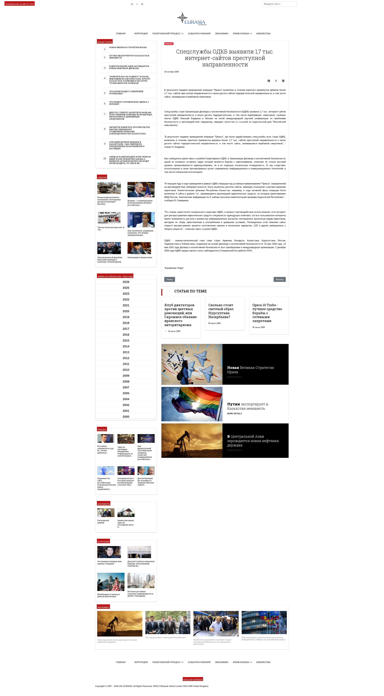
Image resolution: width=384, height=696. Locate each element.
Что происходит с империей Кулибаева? (126, 92)
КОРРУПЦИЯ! (141, 33)
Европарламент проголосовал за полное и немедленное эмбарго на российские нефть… (264, 638)
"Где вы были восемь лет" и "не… (110, 228)
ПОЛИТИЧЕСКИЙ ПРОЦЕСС (166, 33)
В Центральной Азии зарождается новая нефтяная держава (129, 67)
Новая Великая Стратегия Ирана (128, 47)
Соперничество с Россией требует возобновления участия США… (125, 481)
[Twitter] (137, 4)
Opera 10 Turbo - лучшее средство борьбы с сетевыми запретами (267, 313)
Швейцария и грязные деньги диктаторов (108, 595)
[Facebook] (132, 4)
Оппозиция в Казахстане (140, 257)
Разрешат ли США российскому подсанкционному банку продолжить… (106, 483)
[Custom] (142, 4)
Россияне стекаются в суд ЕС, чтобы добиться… (105, 449)
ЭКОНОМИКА (221, 33)
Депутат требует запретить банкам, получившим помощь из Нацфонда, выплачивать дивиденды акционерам (130, 115)
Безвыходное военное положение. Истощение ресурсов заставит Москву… (109, 200)
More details (234, 377)
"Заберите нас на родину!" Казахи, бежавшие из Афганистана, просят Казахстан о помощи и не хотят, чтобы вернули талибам (129, 79)
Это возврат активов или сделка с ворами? (129, 103)
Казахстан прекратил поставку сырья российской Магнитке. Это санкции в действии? (212, 641)
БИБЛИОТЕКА (263, 33)
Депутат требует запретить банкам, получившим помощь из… (141, 563)
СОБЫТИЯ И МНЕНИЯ (199, 33)
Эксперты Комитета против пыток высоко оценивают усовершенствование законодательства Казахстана (129, 130)
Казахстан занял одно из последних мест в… (125, 523)
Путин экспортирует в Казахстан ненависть (129, 56)
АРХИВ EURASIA (241, 33)
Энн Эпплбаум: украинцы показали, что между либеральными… (141, 232)
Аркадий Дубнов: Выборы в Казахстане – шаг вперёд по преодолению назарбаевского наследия (126, 145)
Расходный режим (103, 521)
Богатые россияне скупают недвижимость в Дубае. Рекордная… (140, 593)
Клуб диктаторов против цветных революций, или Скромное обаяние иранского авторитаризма (180, 315)
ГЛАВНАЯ (120, 33)
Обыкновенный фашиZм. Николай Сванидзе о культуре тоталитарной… (110, 259)
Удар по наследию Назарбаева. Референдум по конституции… (125, 451)
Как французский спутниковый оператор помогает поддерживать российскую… (145, 452)
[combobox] (279, 4)
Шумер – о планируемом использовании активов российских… (140, 202)
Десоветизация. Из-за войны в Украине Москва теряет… (146, 481)
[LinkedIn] (283, 80)
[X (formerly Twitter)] (276, 80)
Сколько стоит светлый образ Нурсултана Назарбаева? (221, 311)
